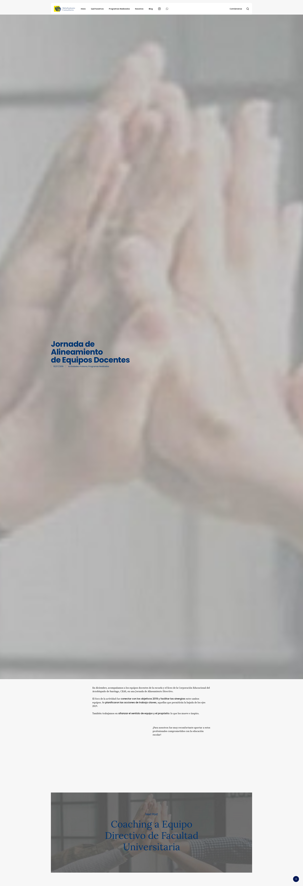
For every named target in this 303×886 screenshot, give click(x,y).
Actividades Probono (77, 366)
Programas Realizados (98, 366)
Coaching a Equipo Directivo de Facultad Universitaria (151, 833)
